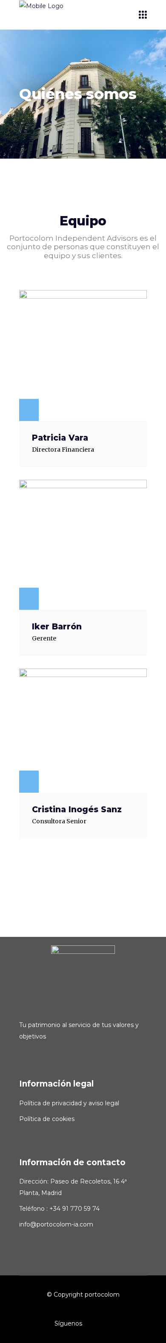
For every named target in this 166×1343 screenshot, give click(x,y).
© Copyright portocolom (83, 1294)
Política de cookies (46, 1119)
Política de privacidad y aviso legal (69, 1103)
